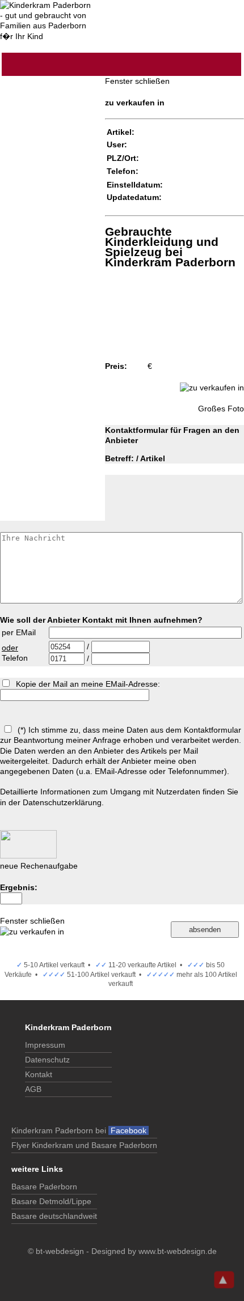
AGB (33, 1089)
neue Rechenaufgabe (39, 865)
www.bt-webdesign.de (177, 1251)
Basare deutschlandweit (54, 1216)
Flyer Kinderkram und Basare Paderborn (84, 1145)
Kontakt (38, 1074)
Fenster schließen (137, 81)
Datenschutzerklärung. (63, 802)
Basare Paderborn (44, 1186)
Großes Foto (221, 408)
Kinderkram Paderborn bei (80, 1130)
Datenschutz (47, 1059)
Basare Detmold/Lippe (51, 1201)
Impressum (45, 1044)
